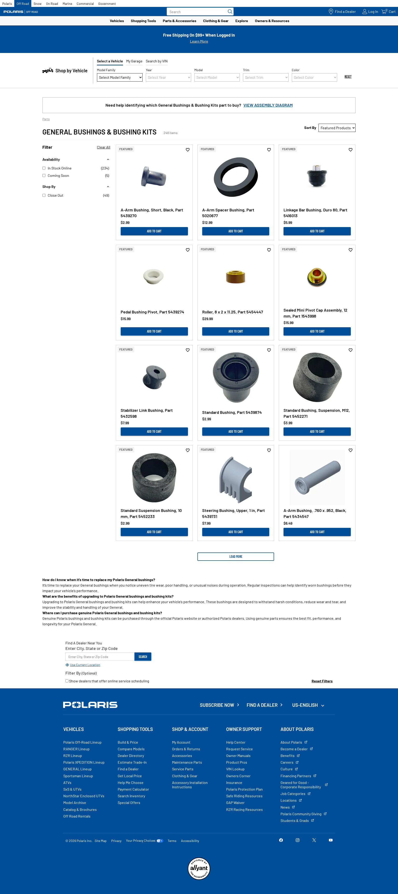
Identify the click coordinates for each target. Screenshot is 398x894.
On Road (52, 4)
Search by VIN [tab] (157, 61)
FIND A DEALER (262, 705)
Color (295, 70)
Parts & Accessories (179, 20)
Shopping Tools (143, 20)
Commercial (85, 4)
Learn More (199, 41)
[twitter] (314, 840)
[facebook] (281, 840)
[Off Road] (20, 12)
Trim (246, 70)
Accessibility (190, 841)
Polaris (7, 4)
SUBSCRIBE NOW (217, 705)
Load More (235, 556)
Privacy (116, 841)
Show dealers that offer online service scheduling (108, 681)
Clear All (103, 147)
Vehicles (117, 20)
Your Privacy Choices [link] (140, 840)
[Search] (229, 11)
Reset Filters (322, 681)
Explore (241, 20)
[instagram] (297, 840)
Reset (348, 77)
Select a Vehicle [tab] (110, 61)
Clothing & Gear (215, 20)
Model (198, 70)
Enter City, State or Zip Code (91, 648)
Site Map (101, 841)
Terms (172, 841)
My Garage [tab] (134, 61)
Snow (37, 4)
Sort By (310, 127)
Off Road (23, 4)
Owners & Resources (272, 20)
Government (107, 4)
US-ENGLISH (305, 705)
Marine (67, 4)
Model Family (106, 70)
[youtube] (331, 840)
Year (149, 70)
